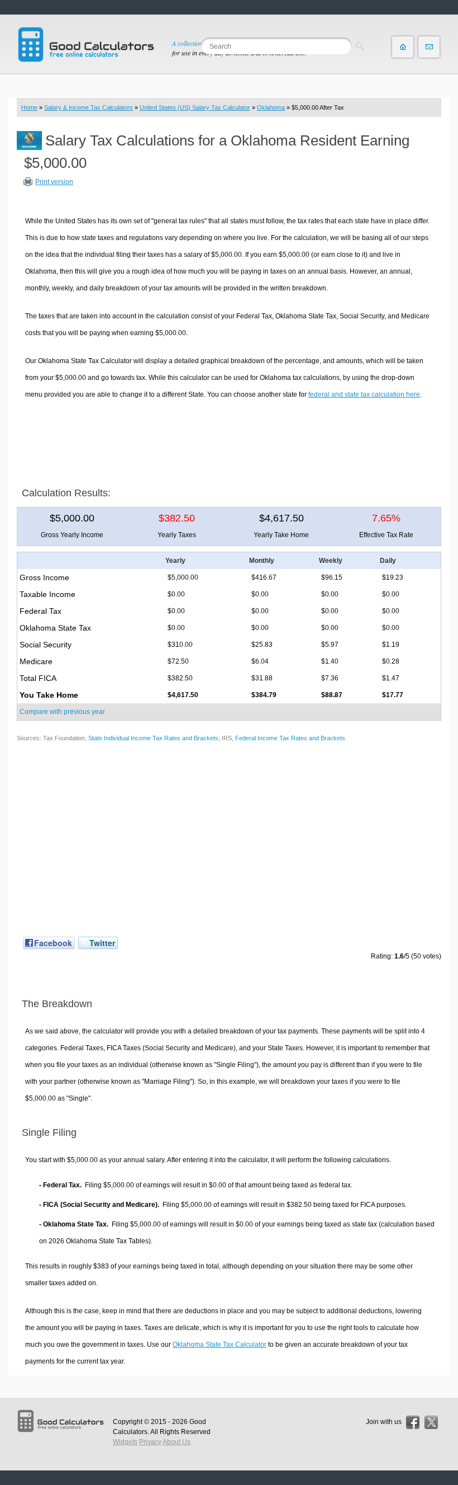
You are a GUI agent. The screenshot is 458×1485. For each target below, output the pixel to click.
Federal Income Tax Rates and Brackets (290, 738)
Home (29, 107)
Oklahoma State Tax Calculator (219, 1344)
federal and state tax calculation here (364, 394)
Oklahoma (271, 107)
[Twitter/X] (431, 1422)
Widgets (125, 1442)
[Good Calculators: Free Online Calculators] (86, 44)
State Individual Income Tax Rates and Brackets (153, 738)
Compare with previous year (62, 712)
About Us (176, 1442)
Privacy (150, 1442)
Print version (54, 182)
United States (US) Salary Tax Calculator (195, 107)
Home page (402, 47)
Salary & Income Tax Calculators (88, 107)
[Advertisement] (229, 439)
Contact (429, 47)
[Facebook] (412, 1422)
